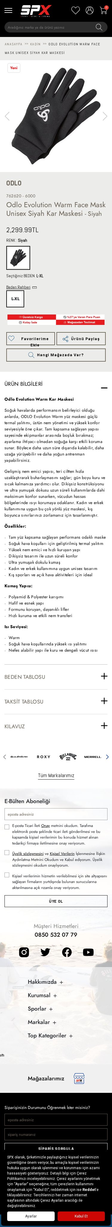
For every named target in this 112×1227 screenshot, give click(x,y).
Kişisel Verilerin (62, 853)
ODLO (14, 183)
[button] (105, 116)
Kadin (35, 44)
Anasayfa (13, 44)
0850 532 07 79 (56, 935)
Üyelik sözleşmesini (28, 853)
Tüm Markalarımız (56, 775)
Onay (45, 825)
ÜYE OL (56, 901)
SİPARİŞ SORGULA (56, 1148)
